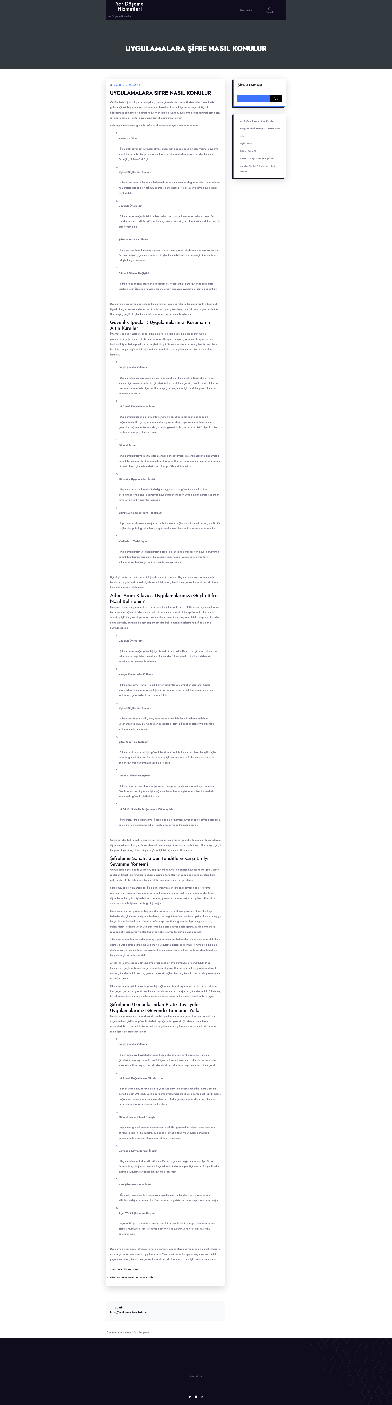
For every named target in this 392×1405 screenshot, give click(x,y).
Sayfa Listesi (246, 143)
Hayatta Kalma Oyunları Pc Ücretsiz (131, 1277)
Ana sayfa (246, 10)
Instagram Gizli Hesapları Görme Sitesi (260, 128)
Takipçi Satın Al (248, 151)
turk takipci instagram (124, 1269)
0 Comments (133, 85)
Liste (242, 136)
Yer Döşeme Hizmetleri (130, 6)
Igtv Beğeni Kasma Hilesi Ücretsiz (257, 121)
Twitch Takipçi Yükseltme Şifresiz (257, 158)
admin (117, 85)
